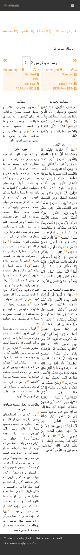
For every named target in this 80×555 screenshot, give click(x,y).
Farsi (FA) (45, 31)
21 (58, 435)
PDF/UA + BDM (63, 88)
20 (66, 425)
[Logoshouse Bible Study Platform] (14, 6)
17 (66, 362)
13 (66, 308)
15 (69, 333)
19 (64, 396)
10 (65, 251)
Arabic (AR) (10, 31)
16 (59, 343)
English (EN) (26, 31)
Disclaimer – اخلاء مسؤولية (20, 543)
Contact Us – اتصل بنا (17, 538)
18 (63, 381)
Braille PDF (66, 83)
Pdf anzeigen (50, 70)
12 (75, 293)
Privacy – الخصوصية (49, 538)
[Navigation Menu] (72, 5)
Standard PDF (69, 77)
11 (71, 270)
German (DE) (64, 31)
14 (54, 318)
